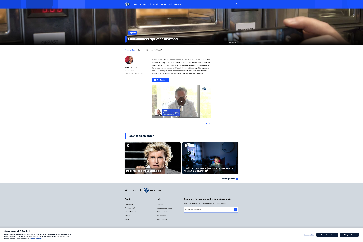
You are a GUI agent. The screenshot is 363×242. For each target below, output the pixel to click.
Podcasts (178, 4)
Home (135, 4)
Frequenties (129, 204)
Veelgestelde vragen (165, 208)
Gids (149, 4)
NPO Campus (162, 219)
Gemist (156, 4)
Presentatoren (130, 212)
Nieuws (143, 4)
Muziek (127, 216)
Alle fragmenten (228, 179)
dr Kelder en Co (131, 68)
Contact (160, 204)
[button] (236, 4)
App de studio (162, 212)
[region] (181, 101)
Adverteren (161, 216)
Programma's (166, 4)
